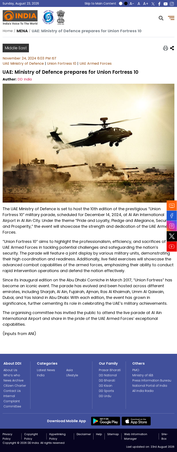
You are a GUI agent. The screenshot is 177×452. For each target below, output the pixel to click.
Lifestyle (72, 375)
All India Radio (143, 391)
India (40, 375)
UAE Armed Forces (95, 63)
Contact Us (12, 391)
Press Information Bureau (151, 380)
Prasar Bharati (110, 370)
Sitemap (113, 434)
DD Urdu (105, 396)
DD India (24, 79)
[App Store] (136, 420)
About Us (10, 370)
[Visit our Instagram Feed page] (172, 226)
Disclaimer (84, 434)
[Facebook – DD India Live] (159, 3)
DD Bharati (107, 380)
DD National (108, 375)
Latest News (46, 370)
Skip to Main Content (100, 3)
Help (99, 434)
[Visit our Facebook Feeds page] (172, 216)
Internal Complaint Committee (12, 401)
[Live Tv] (172, 205)
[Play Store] (105, 420)
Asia (69, 370)
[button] (161, 17)
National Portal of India (149, 385)
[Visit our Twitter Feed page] (172, 236)
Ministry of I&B (142, 375)
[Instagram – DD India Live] (171, 3)
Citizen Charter (14, 385)
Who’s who (11, 375)
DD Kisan (105, 385)
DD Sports (106, 391)
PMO (135, 370)
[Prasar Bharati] (48, 17)
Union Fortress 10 (61, 63)
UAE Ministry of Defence (23, 63)
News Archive (13, 380)
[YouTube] (172, 247)
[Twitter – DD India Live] (153, 3)
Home (8, 30)
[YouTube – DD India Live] (165, 3)
